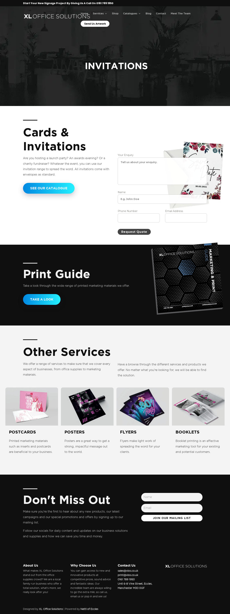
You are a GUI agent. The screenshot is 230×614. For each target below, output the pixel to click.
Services (98, 13)
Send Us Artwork (95, 23)
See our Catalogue (48, 188)
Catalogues (130, 13)
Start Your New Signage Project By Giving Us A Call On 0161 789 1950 (68, 3)
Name (122, 192)
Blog (148, 13)
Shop (115, 13)
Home (84, 13)
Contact (161, 13)
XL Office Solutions (51, 609)
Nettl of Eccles (89, 609)
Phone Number (128, 211)
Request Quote (134, 232)
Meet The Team (180, 13)
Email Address (175, 211)
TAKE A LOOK (41, 299)
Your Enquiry (126, 155)
